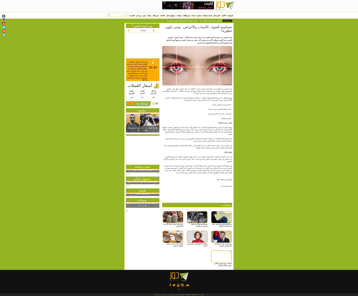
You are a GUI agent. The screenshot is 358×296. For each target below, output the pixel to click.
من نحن (138, 15)
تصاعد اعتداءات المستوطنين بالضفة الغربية (182, 21)
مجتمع (199, 15)
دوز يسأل (156, 15)
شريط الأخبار (227, 21)
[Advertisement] (142, 150)
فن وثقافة (186, 15)
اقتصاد (162, 15)
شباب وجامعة (207, 15)
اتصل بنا (132, 15)
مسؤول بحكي (170, 15)
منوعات (179, 15)
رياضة (149, 15)
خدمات (193, 15)
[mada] (188, 4)
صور (144, 15)
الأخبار (224, 15)
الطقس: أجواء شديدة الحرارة (211, 21)
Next (157, 122)
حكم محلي (216, 15)
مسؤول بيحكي (142, 179)
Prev (128, 122)
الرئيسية (230, 15)
